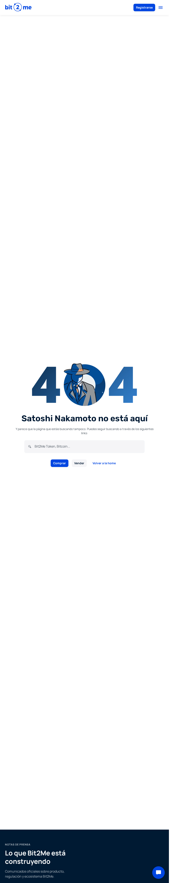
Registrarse (144, 7)
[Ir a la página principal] (18, 7)
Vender (79, 463)
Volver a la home (104, 463)
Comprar (59, 463)
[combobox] (88, 446)
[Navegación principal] (160, 7)
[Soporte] (158, 872)
